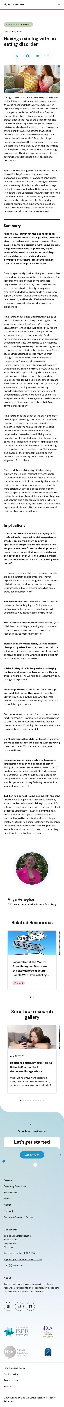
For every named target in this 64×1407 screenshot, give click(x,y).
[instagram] (19, 1306)
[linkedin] (38, 56)
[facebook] (27, 56)
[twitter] (17, 56)
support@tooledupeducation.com (23, 1259)
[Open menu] (58, 5)
